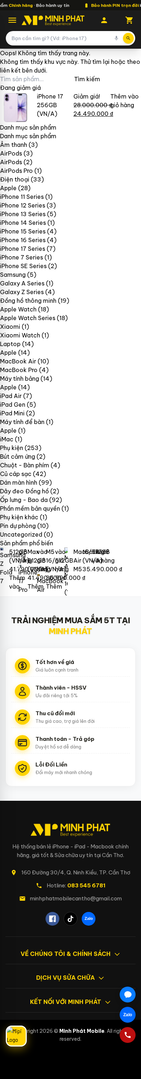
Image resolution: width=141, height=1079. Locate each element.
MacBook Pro (19, 370)
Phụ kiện (11, 447)
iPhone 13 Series (23, 214)
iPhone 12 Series (22, 205)
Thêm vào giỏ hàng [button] (38, 569)
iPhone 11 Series (22, 196)
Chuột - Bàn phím (24, 465)
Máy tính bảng (19, 378)
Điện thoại (14, 179)
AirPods (11, 153)
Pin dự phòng (18, 525)
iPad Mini (12, 413)
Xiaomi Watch (20, 335)
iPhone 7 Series (21, 257)
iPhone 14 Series (23, 222)
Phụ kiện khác (19, 517)
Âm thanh (13, 144)
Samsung (13, 274)
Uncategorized (21, 534)
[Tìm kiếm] (128, 38)
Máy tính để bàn (22, 421)
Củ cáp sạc (15, 473)
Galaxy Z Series (22, 292)
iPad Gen (12, 404)
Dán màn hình (18, 482)
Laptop (10, 344)
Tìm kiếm (87, 79)
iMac (6, 439)
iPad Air (11, 395)
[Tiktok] (70, 919)
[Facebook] (52, 919)
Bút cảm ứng (17, 456)
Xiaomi (10, 326)
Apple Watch (18, 309)
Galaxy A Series (22, 283)
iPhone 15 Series (23, 231)
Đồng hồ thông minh (28, 300)
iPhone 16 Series (23, 240)
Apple (8, 188)
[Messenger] (128, 994)
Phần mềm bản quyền (30, 508)
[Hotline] (128, 1035)
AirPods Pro (16, 170)
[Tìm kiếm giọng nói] (116, 38)
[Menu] (12, 20)
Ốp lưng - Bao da (24, 499)
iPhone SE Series (23, 266)
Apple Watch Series (27, 318)
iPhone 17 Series (22, 248)
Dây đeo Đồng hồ (24, 491)
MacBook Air (18, 361)
